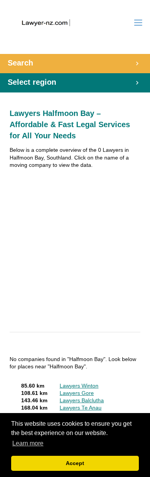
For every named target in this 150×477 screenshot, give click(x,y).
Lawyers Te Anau (81, 408)
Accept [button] (75, 463)
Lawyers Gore (77, 393)
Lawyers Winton (79, 386)
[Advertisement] (75, 251)
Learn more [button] (27, 443)
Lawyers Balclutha (82, 400)
